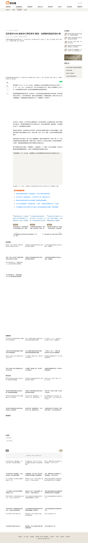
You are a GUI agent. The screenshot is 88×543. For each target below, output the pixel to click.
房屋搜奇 (29, 7)
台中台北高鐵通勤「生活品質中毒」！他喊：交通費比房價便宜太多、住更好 (37, 203)
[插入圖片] (58, 451)
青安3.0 (8, 9)
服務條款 (37, 536)
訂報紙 (57, 536)
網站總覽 (68, 536)
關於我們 (62, 536)
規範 (7, 450)
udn (6, 30)
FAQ (25, 536)
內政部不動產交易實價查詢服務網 (73, 67)
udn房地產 (11, 30)
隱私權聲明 (46, 536)
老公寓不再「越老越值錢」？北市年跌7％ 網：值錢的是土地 (33, 197)
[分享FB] (7, 82)
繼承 (14, 9)
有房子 (60, 7)
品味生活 (40, 7)
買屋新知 (79, 7)
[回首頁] (11, 2)
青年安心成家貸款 (70, 73)
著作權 (41, 536)
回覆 (61, 450)
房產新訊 (8, 7)
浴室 (26, 9)
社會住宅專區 (69, 70)
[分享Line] (7, 86)
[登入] (78, 3)
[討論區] (7, 89)
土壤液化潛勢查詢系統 (71, 76)
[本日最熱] (81, 31)
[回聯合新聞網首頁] (7, 2)
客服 (27, 536)
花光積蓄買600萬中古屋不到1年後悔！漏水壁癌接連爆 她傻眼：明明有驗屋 (37, 207)
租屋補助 (20, 9)
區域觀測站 (19, 7)
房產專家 (50, 7)
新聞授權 (32, 536)
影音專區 (69, 7)
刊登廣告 (20, 536)
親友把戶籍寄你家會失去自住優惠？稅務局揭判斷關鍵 (31, 200)
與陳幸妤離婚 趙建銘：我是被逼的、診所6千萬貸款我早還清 (33, 193)
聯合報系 (52, 536)
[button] (81, 3)
